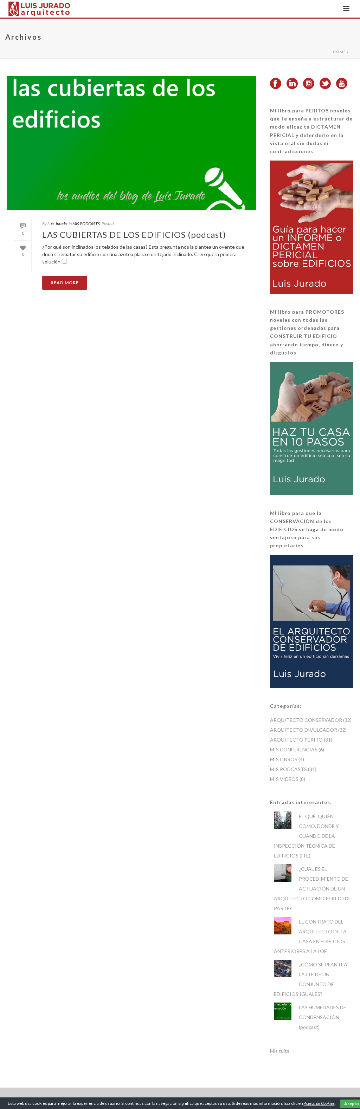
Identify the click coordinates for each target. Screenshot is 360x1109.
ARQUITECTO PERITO (296, 740)
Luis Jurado (57, 223)
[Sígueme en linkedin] (292, 84)
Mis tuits (279, 1051)
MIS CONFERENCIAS (293, 749)
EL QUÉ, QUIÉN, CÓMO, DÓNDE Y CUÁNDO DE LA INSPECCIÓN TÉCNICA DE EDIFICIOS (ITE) (306, 836)
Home (339, 52)
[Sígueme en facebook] (275, 84)
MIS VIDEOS (284, 779)
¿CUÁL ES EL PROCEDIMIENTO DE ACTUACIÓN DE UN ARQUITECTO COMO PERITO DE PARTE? (312, 888)
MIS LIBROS (283, 759)
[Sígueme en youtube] (341, 84)
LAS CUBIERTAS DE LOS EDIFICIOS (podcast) (134, 234)
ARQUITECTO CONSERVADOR (306, 720)
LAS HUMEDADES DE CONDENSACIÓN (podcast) (322, 1017)
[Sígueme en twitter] (325, 84)
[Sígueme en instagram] (308, 84)
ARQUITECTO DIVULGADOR (303, 730)
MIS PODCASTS (86, 223)
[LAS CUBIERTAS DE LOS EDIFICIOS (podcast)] (131, 143)
